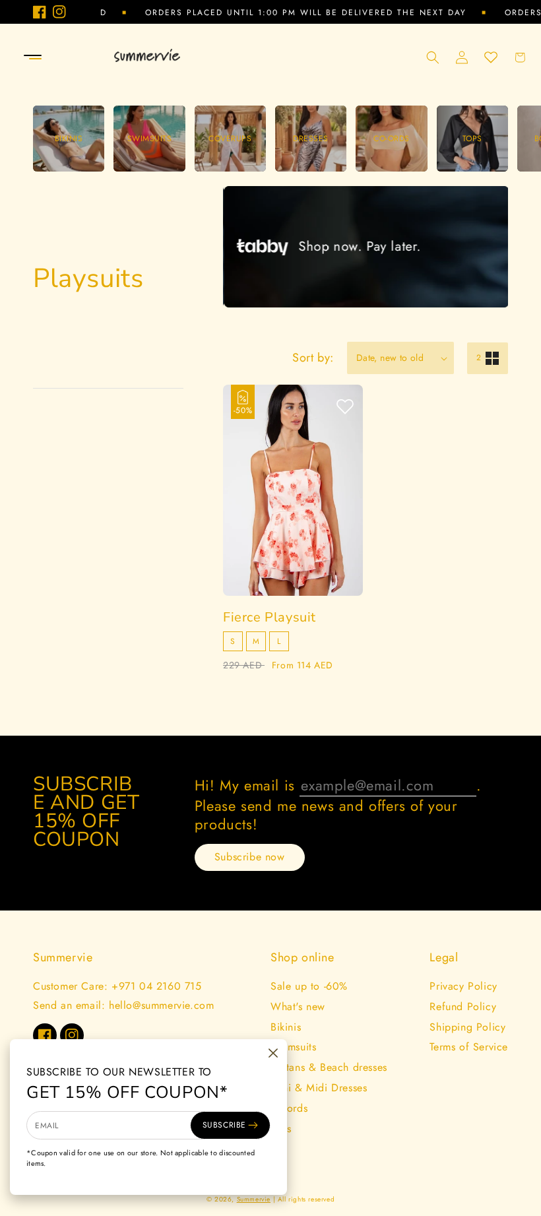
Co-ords (288, 1108)
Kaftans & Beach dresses (328, 1067)
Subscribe (224, 1125)
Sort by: (313, 357)
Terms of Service (469, 1046)
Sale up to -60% (309, 986)
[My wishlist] (491, 57)
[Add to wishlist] (345, 407)
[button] (14, 57)
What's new (297, 1006)
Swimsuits (293, 1046)
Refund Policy (463, 1006)
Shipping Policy (467, 1027)
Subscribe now (249, 856)
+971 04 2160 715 (156, 986)
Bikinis (285, 1027)
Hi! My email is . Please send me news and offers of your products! (338, 804)
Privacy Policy (463, 986)
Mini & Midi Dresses (318, 1087)
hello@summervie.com (161, 1005)
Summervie (253, 1199)
